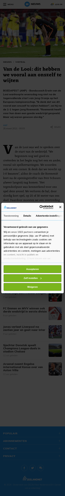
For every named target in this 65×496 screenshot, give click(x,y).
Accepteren (32, 269)
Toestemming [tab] (11, 215)
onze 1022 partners (22, 232)
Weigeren (32, 287)
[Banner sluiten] (60, 207)
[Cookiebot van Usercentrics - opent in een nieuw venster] (40, 207)
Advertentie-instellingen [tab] (49, 215)
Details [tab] (27, 215)
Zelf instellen (31, 278)
